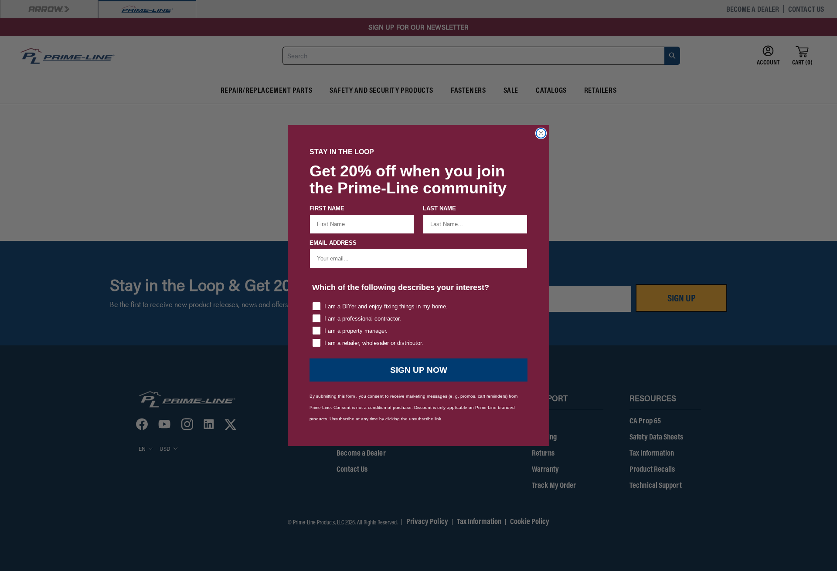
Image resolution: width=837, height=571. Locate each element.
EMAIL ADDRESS (333, 243)
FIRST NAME (327, 208)
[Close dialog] (541, 133)
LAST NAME (439, 208)
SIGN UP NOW (418, 370)
